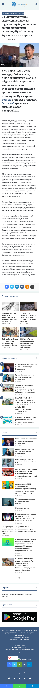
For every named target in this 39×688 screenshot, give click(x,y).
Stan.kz (6, 99)
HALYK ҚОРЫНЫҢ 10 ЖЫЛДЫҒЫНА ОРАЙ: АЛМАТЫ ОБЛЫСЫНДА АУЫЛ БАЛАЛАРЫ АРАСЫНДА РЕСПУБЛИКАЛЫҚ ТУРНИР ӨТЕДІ (25, 405)
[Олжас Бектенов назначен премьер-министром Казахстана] (8, 367)
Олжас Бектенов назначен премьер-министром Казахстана (26, 366)
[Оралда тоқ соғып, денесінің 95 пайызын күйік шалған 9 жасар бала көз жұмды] (10, 306)
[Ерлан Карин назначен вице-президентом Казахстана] (8, 378)
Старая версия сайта (20, 673)
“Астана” (8, 103)
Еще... (19, 578)
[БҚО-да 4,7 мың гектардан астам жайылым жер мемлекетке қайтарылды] (28, 332)
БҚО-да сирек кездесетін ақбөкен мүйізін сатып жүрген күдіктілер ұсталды (28, 317)
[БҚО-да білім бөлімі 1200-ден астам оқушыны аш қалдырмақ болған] (10, 332)
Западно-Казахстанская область (13, 13)
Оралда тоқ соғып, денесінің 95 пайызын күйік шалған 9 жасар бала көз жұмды (10, 317)
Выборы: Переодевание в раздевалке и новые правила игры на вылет (25, 419)
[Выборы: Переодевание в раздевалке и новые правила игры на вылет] (8, 420)
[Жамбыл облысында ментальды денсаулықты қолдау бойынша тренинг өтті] (8, 388)
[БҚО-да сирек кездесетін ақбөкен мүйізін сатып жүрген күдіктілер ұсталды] (28, 306)
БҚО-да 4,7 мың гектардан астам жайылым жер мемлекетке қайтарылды (27, 343)
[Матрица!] (19, 4)
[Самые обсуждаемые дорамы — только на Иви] (8, 463)
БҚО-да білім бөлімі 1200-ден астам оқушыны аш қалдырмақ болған (10, 342)
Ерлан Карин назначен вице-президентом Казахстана (24, 377)
